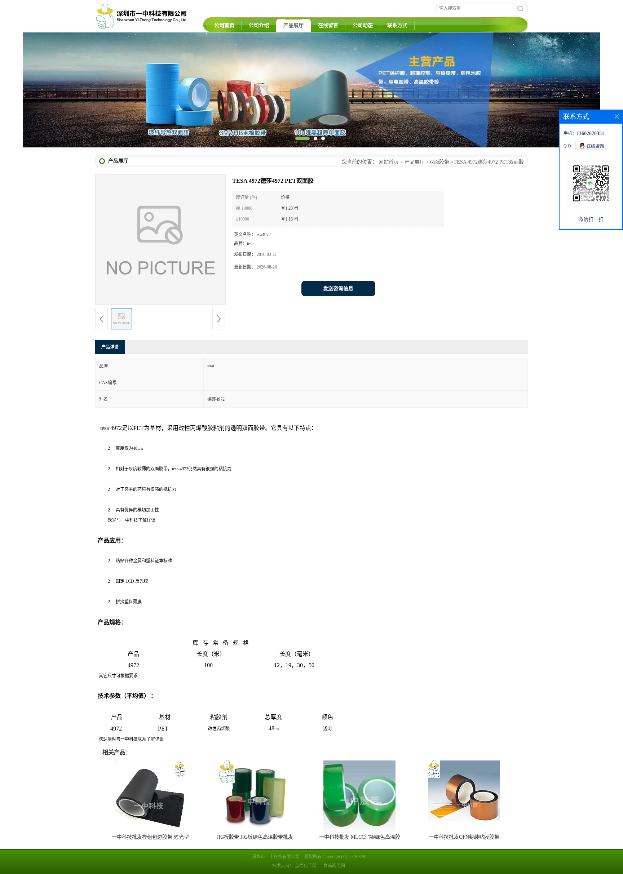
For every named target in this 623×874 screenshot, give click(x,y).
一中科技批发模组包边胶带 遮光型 (150, 837)
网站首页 (389, 162)
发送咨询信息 (338, 288)
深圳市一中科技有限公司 (276, 856)
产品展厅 (293, 25)
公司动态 (363, 25)
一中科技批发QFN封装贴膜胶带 (464, 837)
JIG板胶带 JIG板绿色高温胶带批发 (255, 837)
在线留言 (328, 25)
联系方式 (397, 25)
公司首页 (224, 25)
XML (363, 856)
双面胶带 (439, 162)
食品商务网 (334, 865)
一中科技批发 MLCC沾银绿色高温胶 (359, 837)
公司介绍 (259, 25)
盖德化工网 (306, 865)
